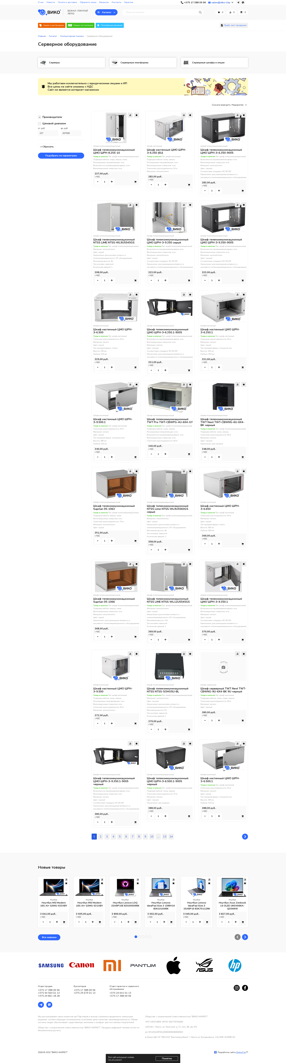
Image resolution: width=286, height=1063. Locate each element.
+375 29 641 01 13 (120, 993)
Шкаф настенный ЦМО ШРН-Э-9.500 (112, 690)
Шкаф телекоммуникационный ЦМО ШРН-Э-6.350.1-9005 (167, 331)
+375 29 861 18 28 (49, 996)
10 (152, 836)
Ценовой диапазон (54, 123)
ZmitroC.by (241, 1052)
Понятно (167, 1058)
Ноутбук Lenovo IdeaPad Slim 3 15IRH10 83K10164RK (161, 905)
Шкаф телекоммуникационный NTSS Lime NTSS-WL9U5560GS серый (167, 509)
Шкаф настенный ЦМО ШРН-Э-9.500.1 (112, 420)
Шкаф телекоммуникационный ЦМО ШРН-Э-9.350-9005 (221, 241)
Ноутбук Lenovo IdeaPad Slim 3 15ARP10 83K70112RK (196, 905)
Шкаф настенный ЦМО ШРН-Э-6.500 (112, 331)
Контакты (116, 2)
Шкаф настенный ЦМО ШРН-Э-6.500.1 (220, 779)
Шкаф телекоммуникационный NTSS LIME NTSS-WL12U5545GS (168, 600)
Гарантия (128, 2)
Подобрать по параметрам (61, 155)
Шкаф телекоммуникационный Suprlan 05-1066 (114, 600)
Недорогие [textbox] (237, 104)
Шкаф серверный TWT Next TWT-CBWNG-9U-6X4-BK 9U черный (223, 690)
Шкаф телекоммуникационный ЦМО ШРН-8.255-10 (114, 151)
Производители (52, 117)
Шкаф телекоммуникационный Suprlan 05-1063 (114, 507)
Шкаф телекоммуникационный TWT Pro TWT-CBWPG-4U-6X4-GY (170, 420)
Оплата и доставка (67, 2)
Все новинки (49, 937)
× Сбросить (47, 146)
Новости (51, 2)
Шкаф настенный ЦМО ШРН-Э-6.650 (220, 507)
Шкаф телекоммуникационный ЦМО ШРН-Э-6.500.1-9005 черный (167, 781)
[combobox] (240, 105)
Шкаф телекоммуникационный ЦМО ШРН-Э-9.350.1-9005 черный (114, 781)
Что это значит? (115, 1059)
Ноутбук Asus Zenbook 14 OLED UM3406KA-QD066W (232, 905)
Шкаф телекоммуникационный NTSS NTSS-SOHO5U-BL (167, 690)
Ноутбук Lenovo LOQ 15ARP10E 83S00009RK (125, 904)
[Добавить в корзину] (135, 182)
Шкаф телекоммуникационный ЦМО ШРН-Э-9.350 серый (167, 241)
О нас (41, 2)
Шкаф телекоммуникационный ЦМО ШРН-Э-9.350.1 (221, 600)
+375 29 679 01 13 (84, 993)
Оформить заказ (88, 2)
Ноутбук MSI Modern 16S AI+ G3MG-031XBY (89, 904)
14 (171, 836)
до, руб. (64, 128)
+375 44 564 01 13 (49, 993)
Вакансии (104, 2)
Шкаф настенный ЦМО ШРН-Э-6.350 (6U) (166, 151)
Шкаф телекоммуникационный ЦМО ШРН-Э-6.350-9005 (221, 151)
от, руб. (41, 128)
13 (164, 836)
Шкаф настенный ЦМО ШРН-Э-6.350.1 (220, 331)
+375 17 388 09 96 (49, 990)
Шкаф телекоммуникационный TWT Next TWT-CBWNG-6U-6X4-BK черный (222, 422)
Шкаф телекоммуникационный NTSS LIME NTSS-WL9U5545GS (114, 241)
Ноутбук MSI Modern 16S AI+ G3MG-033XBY (53, 904)
